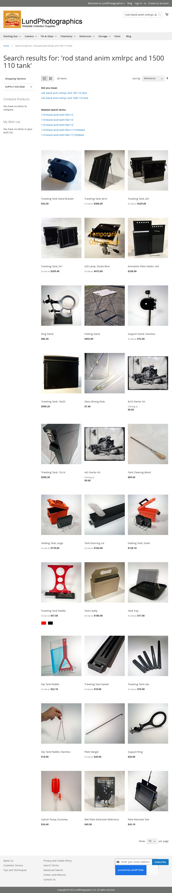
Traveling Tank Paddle (53, 610)
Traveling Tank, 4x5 (138, 198)
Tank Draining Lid (94, 543)
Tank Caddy (90, 610)
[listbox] (61, 623)
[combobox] (143, 14)
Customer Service (13, 865)
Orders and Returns (55, 874)
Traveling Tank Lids (138, 684)
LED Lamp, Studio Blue (97, 266)
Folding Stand (92, 334)
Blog (129, 3)
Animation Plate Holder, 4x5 (143, 266)
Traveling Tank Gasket (96, 684)
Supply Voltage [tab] (15, 86)
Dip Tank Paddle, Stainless (56, 751)
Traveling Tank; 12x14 (53, 472)
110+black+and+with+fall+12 (57, 114)
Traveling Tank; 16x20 (53, 401)
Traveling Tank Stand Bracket (57, 198)
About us (8, 860)
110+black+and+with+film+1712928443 (63, 130)
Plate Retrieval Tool (138, 819)
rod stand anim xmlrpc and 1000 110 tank (64, 98)
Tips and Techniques (15, 870)
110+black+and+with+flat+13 (57, 124)
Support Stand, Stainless (141, 334)
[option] (43, 623)
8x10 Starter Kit (136, 401)
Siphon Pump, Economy (54, 819)
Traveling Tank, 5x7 (51, 266)
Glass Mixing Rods (94, 401)
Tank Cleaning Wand (139, 472)
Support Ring (135, 751)
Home (6, 45)
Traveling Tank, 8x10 (95, 198)
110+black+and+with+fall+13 (57, 119)
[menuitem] (11, 36)
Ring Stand (47, 334)
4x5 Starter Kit (92, 472)
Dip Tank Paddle (50, 684)
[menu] (86, 36)
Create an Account (158, 3)
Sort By (136, 78)
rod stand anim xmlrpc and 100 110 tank (64, 93)
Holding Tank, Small (139, 543)
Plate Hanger (91, 751)
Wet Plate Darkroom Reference (101, 819)
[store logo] (44, 19)
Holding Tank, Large (52, 543)
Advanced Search (53, 870)
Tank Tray (133, 610)
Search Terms (51, 865)
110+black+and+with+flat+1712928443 (62, 135)
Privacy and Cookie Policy (58, 860)
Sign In (138, 3)
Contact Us (50, 879)
